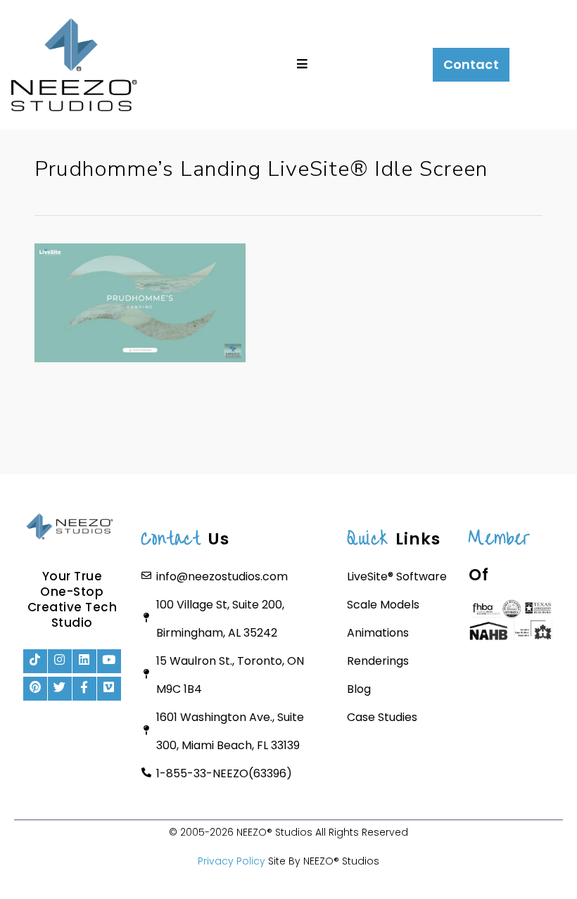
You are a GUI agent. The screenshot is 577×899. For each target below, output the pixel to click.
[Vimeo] (109, 689)
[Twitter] (60, 689)
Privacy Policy (231, 861)
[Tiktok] (35, 661)
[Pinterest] (35, 689)
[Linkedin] (84, 661)
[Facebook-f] (84, 689)
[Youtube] (109, 661)
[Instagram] (60, 661)
